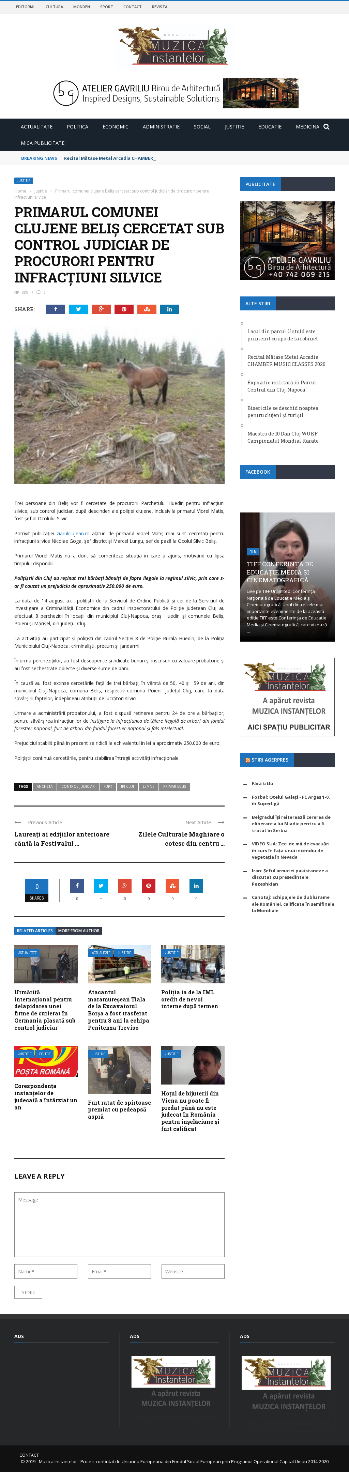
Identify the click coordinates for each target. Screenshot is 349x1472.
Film (253, 552)
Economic (115, 126)
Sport (106, 6)
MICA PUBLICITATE (42, 143)
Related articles (35, 931)
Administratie (161, 126)
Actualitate (36, 126)
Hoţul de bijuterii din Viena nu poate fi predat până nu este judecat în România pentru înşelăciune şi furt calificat (190, 1111)
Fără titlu (262, 783)
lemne (148, 786)
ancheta (44, 786)
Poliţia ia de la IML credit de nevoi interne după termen (189, 999)
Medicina (307, 126)
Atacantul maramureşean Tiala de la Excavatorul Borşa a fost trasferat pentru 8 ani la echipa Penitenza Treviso (118, 1009)
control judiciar (78, 786)
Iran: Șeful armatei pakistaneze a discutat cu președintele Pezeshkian (290, 877)
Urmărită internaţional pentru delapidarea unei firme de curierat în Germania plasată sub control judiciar (44, 1009)
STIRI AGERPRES (270, 759)
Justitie (234, 126)
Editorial (25, 6)
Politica (77, 126)
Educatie (270, 126)
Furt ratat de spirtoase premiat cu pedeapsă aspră (119, 1109)
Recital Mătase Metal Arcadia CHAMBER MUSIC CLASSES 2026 (131, 158)
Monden (81, 6)
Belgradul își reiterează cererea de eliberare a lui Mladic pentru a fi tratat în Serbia (291, 823)
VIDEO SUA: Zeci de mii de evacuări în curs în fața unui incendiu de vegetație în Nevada (291, 850)
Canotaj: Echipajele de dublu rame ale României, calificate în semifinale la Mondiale (293, 904)
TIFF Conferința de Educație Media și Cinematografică (280, 572)
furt (108, 786)
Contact (132, 6)
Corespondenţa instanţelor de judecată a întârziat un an (45, 1096)
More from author (79, 931)
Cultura (54, 6)
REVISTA (159, 6)
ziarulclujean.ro (73, 533)
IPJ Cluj (127, 786)
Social (202, 126)
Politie (45, 1054)
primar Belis (174, 786)
